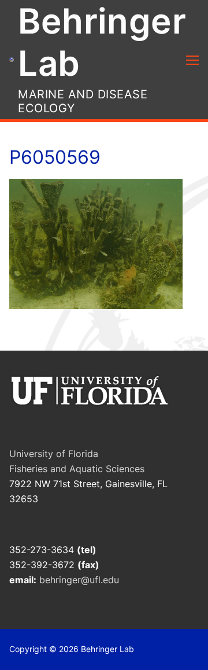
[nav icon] (192, 59)
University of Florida (53, 453)
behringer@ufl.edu (80, 580)
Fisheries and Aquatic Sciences (76, 468)
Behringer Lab (102, 42)
